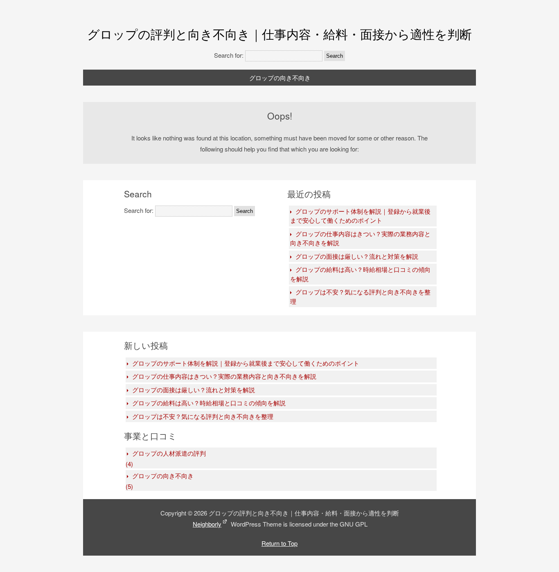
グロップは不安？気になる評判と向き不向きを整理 (360, 296)
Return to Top (279, 543)
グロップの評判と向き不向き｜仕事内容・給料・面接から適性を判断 (279, 34)
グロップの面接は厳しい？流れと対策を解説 (356, 256)
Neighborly (207, 524)
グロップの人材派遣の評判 (169, 453)
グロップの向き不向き (280, 77)
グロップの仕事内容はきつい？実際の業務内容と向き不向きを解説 (360, 238)
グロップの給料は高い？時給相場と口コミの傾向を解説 (360, 274)
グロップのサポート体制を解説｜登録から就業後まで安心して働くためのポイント (360, 216)
